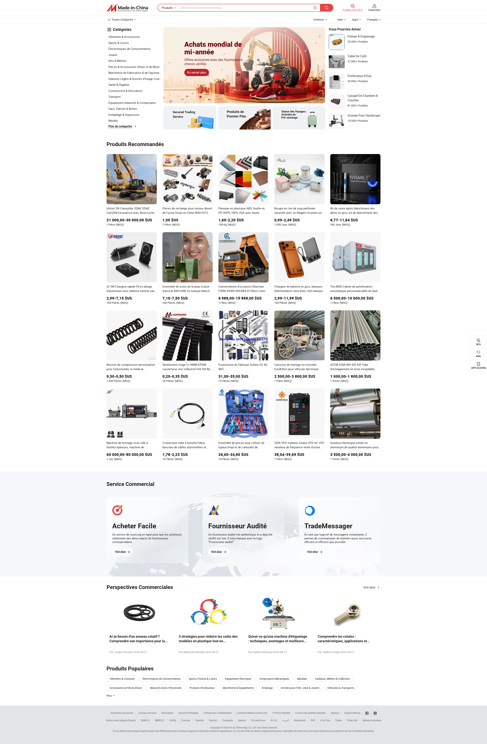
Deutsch (213, 720)
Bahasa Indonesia (372, 720)
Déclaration (167, 712)
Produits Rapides (281, 712)
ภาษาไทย (325, 720)
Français (185, 720)
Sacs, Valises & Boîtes (122, 108)
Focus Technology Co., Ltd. (242, 727)
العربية (285, 720)
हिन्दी (313, 720)
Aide (340, 19)
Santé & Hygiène (118, 85)
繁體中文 (159, 720)
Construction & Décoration (125, 91)
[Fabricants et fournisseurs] (127, 8)
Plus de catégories (120, 126)
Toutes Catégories (122, 19)
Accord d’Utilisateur (188, 712)
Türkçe (338, 720)
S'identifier (374, 10)
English (132, 720)
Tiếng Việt (352, 720)
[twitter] (375, 712)
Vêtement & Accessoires (124, 37)
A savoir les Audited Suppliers (310, 712)
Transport (114, 97)
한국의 (274, 720)
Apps (355, 19)
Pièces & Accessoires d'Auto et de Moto (134, 67)
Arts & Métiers (117, 61)
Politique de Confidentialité (217, 712)
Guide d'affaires (352, 712)
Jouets (112, 55)
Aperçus (335, 712)
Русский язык (258, 720)
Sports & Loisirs (118, 43)
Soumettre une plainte (122, 712)
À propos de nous (147, 712)
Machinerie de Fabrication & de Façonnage (135, 73)
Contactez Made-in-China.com (251, 712)
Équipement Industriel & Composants (132, 103)
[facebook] (366, 712)
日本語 (172, 720)
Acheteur (319, 19)
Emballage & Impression (123, 115)
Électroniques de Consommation (129, 49)
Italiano (242, 720)
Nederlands (300, 720)
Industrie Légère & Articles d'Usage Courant (135, 79)
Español (199, 720)
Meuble (113, 120)
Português (227, 720)
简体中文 (145, 720)
